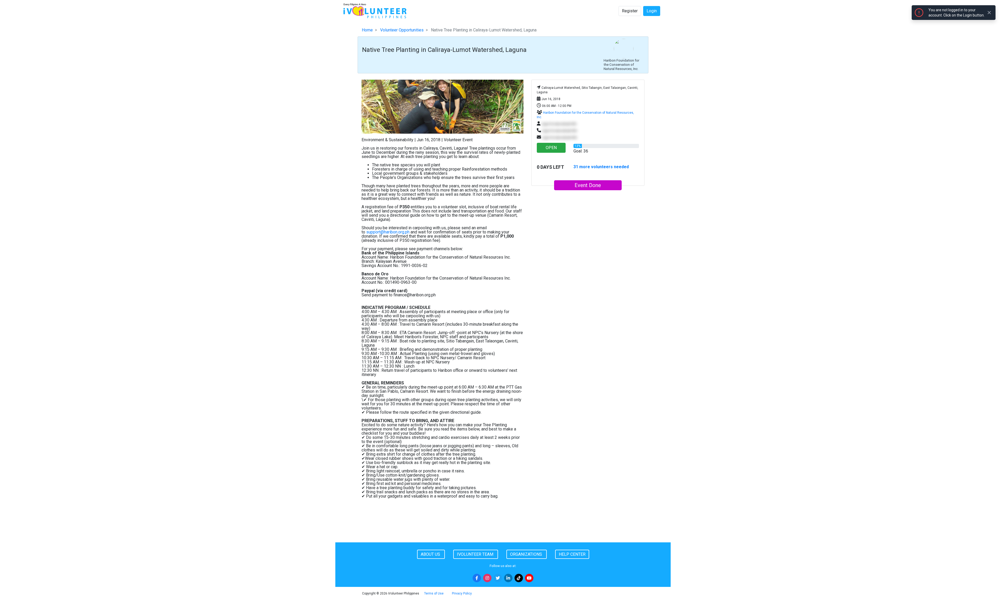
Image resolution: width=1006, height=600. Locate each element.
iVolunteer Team (475, 554)
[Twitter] (498, 578)
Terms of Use (434, 593)
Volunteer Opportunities (402, 30)
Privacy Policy (462, 593)
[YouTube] (529, 578)
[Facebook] (477, 578)
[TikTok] (519, 578)
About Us (431, 554)
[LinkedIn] (508, 578)
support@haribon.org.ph (387, 232)
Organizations (526, 554)
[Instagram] (487, 578)
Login (652, 10)
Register (630, 10)
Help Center (572, 554)
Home (367, 30)
